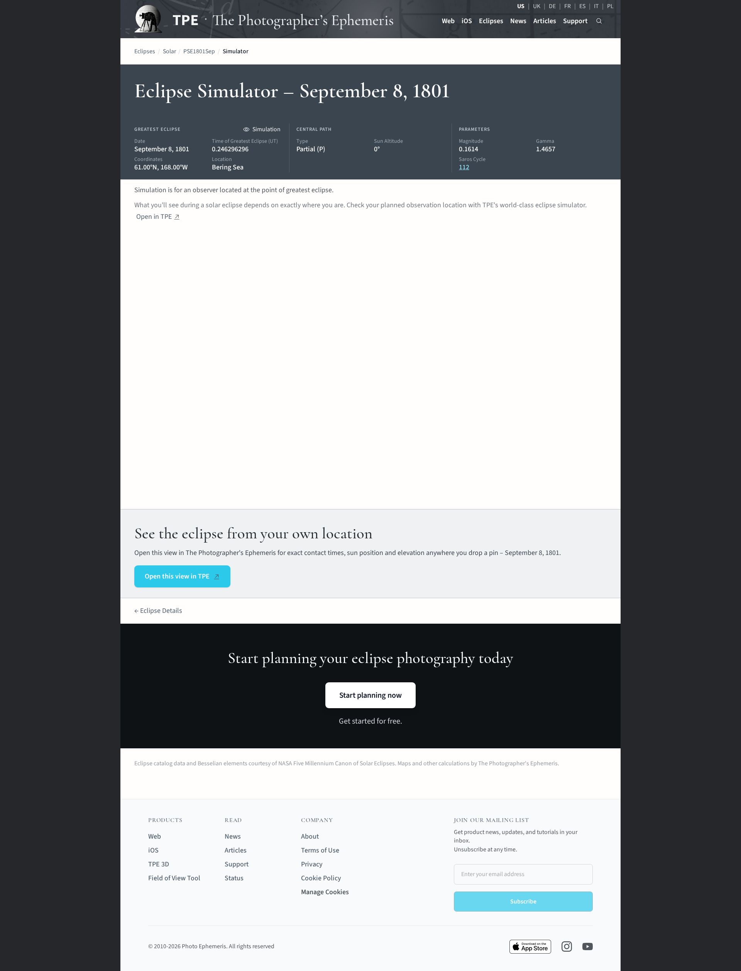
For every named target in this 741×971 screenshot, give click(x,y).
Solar (169, 51)
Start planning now (370, 695)
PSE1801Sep (199, 51)
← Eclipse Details (158, 611)
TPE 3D (158, 864)
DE (552, 6)
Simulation (266, 129)
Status (234, 878)
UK (536, 6)
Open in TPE (154, 217)
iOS (467, 21)
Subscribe (523, 901)
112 (464, 167)
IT (596, 6)
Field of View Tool (174, 878)
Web (448, 21)
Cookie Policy (321, 878)
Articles (544, 21)
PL (610, 6)
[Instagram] (567, 946)
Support (575, 21)
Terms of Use (320, 850)
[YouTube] (587, 946)
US (520, 6)
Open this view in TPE (177, 576)
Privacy (312, 864)
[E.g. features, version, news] (599, 21)
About (310, 836)
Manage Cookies (325, 892)
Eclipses (491, 21)
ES (582, 6)
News (518, 21)
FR (567, 6)
